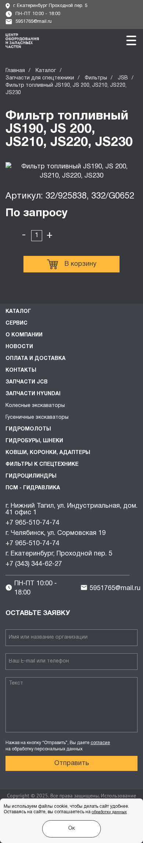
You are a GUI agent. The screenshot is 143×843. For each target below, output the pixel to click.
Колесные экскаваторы (35, 405)
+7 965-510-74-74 (32, 523)
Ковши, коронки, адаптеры (48, 452)
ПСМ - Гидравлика (33, 488)
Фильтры (96, 78)
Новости (19, 346)
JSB (123, 78)
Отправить (71, 763)
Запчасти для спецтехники (40, 78)
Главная (15, 70)
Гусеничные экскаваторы (37, 417)
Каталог (46, 70)
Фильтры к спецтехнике (42, 464)
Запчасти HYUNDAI (33, 394)
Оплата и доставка (36, 358)
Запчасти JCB (27, 382)
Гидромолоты (28, 429)
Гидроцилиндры (31, 476)
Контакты (21, 370)
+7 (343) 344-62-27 (34, 564)
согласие (100, 743)
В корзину (80, 264)
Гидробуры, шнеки (34, 441)
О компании (24, 335)
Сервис (16, 323)
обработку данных (109, 812)
